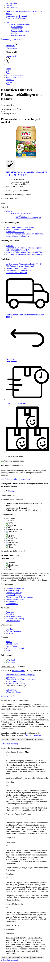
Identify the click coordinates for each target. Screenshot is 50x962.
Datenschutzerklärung (33, 735)
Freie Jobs (10, 650)
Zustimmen (6, 739)
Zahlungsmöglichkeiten (20, 31)
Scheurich (9, 246)
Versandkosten (16, 29)
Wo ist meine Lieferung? (15, 618)
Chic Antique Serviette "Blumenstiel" (20, 266)
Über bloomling (12, 644)
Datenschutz (10, 677)
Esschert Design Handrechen (17, 268)
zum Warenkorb (12, 7)
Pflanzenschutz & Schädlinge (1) (28, 218)
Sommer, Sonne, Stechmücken (17, 236)
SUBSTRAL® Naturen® (20, 213)
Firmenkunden (11, 601)
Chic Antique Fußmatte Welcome (18, 270)
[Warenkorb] (27, 63)
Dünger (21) (20, 216)
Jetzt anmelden (11, 48)
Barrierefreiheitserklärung (15, 683)
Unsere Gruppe (12, 646)
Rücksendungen (17, 27)
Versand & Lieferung (14, 593)
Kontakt (14, 33)
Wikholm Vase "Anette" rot (16, 273)
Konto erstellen (11, 56)
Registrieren (10, 614)
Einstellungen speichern (10, 957)
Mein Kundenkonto (13, 595)
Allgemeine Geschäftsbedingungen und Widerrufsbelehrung (21, 680)
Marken (9, 211)
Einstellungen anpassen (34, 739)
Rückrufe (9, 633)
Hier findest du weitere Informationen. (15, 479)
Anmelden (10, 612)
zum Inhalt (10, 5)
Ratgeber (9, 629)
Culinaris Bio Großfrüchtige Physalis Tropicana (24, 248)
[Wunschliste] (8, 60)
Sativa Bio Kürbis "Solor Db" (17, 250)
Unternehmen (11, 690)
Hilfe (8, 22)
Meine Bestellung (12, 590)
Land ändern (20, 666)
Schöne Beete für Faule (15, 232)
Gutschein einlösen (13, 621)
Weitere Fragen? (12, 604)
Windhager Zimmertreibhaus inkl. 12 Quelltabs (24, 254)
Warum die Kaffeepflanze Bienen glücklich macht (25, 234)
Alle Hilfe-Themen (18, 35)
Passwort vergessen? (14, 616)
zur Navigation (11, 3)
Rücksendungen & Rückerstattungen (20, 597)
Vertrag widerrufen (8, 696)
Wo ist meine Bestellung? (20, 24)
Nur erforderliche (18, 739)
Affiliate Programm (13, 631)
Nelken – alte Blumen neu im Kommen (21, 227)
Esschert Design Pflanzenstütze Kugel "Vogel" (24, 264)
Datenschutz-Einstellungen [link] (16, 686)
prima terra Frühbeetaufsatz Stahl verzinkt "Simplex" (26, 252)
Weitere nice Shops (13, 692)
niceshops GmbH (18, 671)
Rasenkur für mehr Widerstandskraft (19, 229)
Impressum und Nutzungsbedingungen (20, 675)
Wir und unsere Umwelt (15, 648)
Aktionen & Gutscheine (15, 599)
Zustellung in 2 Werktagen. (16, 18)
